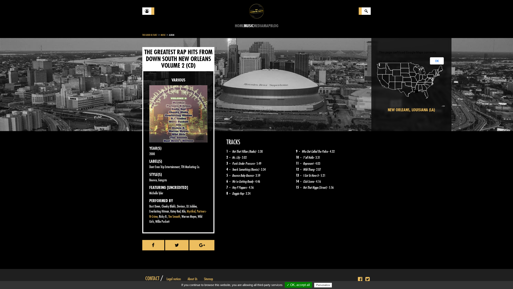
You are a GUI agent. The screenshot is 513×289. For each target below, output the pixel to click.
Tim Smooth (174, 216)
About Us (192, 279)
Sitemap (208, 279)
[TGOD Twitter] (367, 279)
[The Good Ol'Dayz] (256, 11)
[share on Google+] (201, 245)
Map (266, 26)
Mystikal (191, 211)
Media (258, 26)
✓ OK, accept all (298, 285)
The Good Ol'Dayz (149, 35)
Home (239, 26)
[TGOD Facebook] (360, 279)
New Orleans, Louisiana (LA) (411, 110)
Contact (152, 278)
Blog (274, 26)
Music (248, 26)
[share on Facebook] (153, 245)
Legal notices (174, 279)
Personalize (323, 285)
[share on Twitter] (177, 245)
